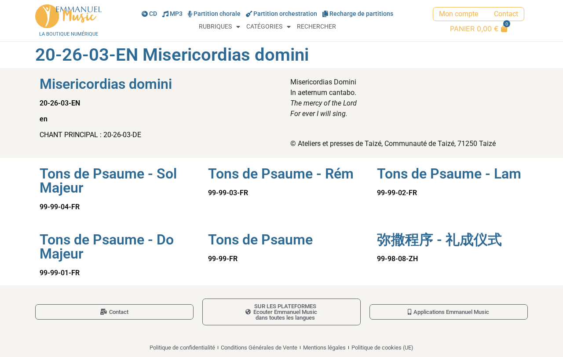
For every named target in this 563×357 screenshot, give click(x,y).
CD (153, 14)
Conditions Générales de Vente (259, 347)
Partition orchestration (285, 14)
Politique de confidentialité (182, 347)
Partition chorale (217, 14)
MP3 (176, 14)
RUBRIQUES (215, 26)
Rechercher (316, 26)
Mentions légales (324, 347)
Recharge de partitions (361, 14)
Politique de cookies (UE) (382, 347)
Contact (506, 14)
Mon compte (458, 14)
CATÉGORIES (264, 26)
